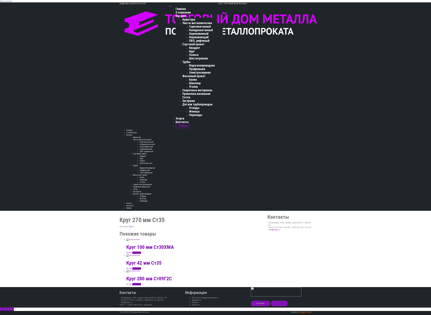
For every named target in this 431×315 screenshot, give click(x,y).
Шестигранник (198, 58)
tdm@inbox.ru (274, 229)
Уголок (193, 86)
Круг (192, 51)
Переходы (195, 115)
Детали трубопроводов (197, 104)
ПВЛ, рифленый (199, 40)
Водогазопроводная (202, 65)
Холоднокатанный (201, 30)
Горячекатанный (200, 26)
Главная (181, 9)
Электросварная (200, 72)
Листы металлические (197, 23)
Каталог (181, 16)
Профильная (197, 69)
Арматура (188, 19)
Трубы (186, 62)
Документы (196, 300)
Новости (195, 302)
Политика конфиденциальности (205, 297)
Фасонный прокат (194, 76)
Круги (131, 226)
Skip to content (6, 1)
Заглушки (188, 101)
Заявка (183, 125)
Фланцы (194, 111)
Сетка (186, 97)
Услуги (180, 118)
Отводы (194, 108)
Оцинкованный (198, 33)
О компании (183, 12)
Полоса (193, 55)
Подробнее (136, 253)
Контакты (182, 122)
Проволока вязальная (196, 93)
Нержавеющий (199, 37)
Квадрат (194, 47)
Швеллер (195, 83)
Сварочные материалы (197, 90)
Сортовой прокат (193, 44)
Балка (193, 79)
